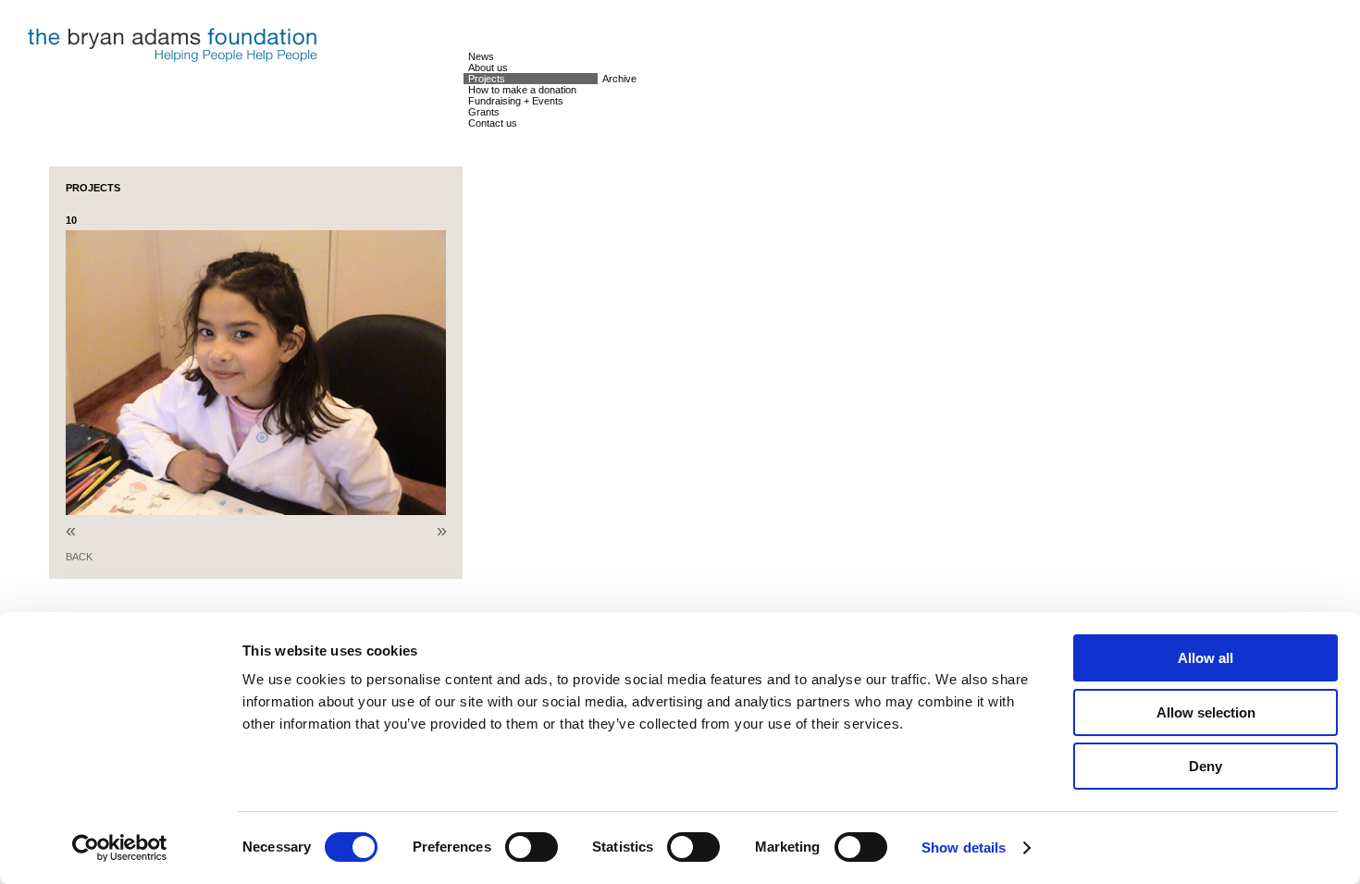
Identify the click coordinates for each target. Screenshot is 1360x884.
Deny (1205, 766)
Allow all (1205, 658)
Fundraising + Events (515, 100)
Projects (486, 78)
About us (488, 67)
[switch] (531, 847)
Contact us (492, 123)
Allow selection (1205, 712)
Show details (963, 847)
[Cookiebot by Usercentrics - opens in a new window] (120, 848)
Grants (484, 111)
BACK (79, 556)
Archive (619, 78)
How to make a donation (522, 89)
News (481, 56)
